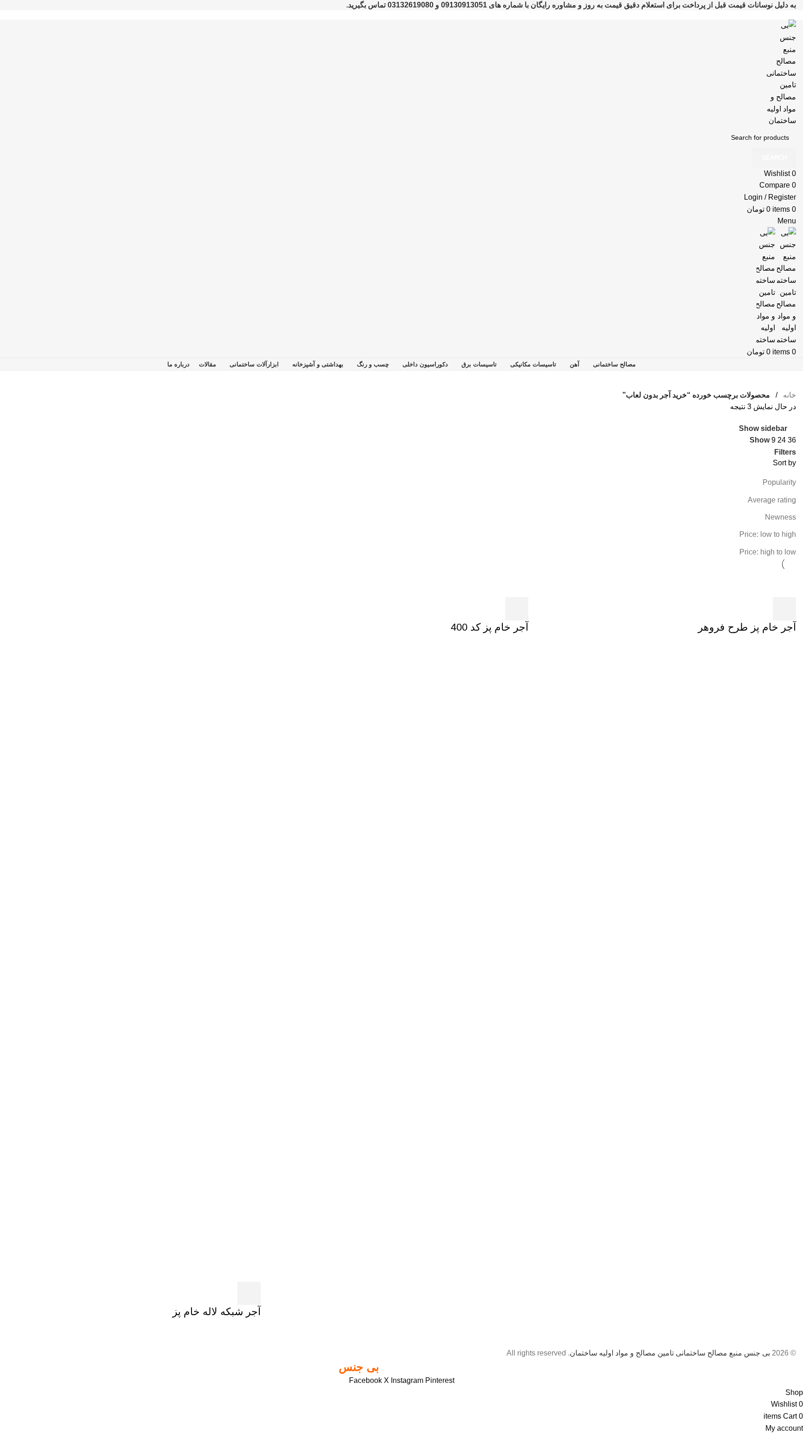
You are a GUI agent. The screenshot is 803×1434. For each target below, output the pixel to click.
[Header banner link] (401, 717)
